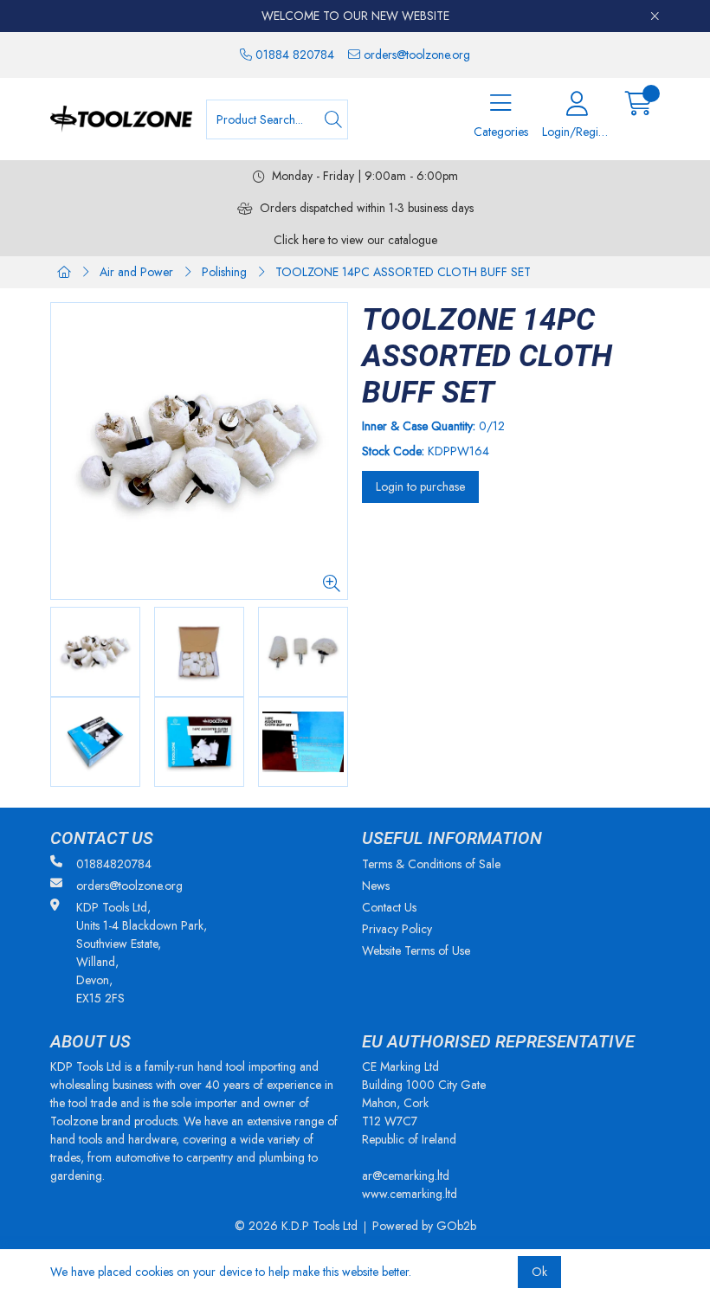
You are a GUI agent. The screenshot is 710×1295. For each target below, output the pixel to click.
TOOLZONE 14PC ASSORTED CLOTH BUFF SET (403, 271)
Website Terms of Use (416, 950)
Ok (539, 1271)
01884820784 (114, 864)
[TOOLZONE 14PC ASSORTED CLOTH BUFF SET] (199, 451)
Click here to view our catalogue (355, 239)
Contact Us (389, 907)
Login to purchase (420, 486)
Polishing (224, 271)
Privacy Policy (397, 928)
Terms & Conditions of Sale (431, 864)
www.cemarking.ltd (409, 1193)
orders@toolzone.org (415, 54)
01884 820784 (293, 54)
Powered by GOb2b (424, 1225)
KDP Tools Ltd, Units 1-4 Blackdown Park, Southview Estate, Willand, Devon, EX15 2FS (141, 953)
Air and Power (136, 271)
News (376, 885)
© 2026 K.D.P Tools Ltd (296, 1225)
